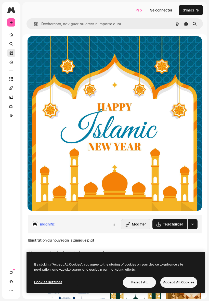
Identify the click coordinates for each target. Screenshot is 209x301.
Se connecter (161, 10)
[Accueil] (11, 35)
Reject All (139, 282)
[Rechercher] (11, 44)
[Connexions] (11, 272)
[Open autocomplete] (34, 24)
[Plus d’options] (114, 224)
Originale (61, 45)
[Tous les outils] (11, 79)
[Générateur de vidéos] (11, 106)
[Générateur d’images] (11, 97)
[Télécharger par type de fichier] (192, 224)
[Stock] (11, 53)
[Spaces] (11, 88)
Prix (139, 10)
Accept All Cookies (178, 282)
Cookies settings (48, 282)
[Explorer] (11, 62)
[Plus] (11, 291)
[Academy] (11, 282)
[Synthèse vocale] (11, 115)
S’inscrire (191, 10)
